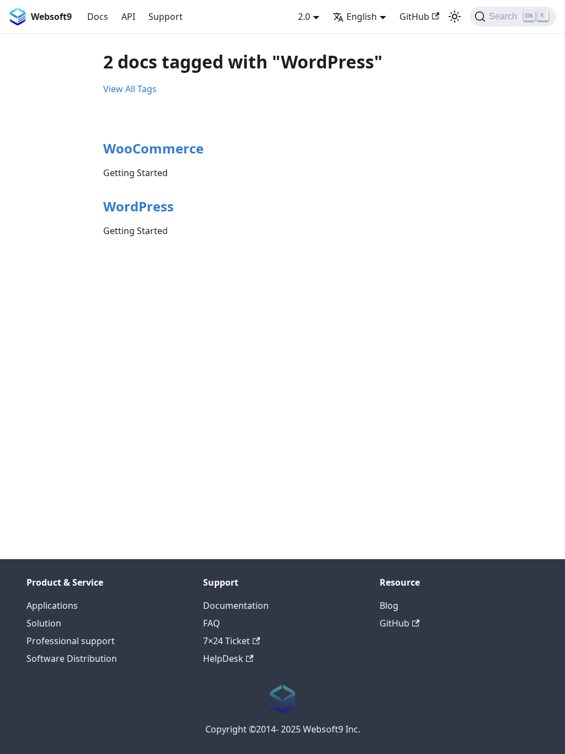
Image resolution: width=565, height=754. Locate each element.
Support (165, 16)
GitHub (414, 16)
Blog (389, 605)
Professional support (70, 641)
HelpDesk (223, 658)
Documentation (236, 605)
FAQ (211, 623)
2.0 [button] (304, 16)
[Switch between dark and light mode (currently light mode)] (454, 16)
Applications (52, 605)
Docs (97, 16)
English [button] (362, 16)
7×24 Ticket (226, 641)
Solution (43, 623)
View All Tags (130, 89)
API (128, 16)
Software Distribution (71, 658)
